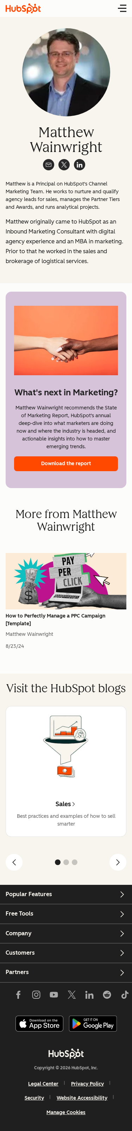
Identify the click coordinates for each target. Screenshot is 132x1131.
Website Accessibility (82, 1098)
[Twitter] (71, 996)
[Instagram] (36, 996)
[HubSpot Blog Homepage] (23, 8)
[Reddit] (107, 996)
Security (34, 1098)
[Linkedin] (89, 996)
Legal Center (43, 1084)
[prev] (14, 862)
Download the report (66, 464)
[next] (117, 862)
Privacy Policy (87, 1084)
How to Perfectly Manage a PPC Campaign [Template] (55, 620)
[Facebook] (18, 996)
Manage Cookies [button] (66, 1112)
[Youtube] (54, 996)
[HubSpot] (66, 1053)
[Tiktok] (125, 996)
